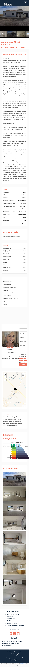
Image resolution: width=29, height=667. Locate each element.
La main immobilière (12, 611)
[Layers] (23, 375)
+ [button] (5, 374)
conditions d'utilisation (10, 665)
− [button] (5, 377)
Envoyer (23, 364)
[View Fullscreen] (5, 380)
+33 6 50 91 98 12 (11, 352)
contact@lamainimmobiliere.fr (15, 625)
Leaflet (24, 406)
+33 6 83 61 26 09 (12, 623)
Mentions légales (15, 654)
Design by (15, 660)
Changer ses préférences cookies (15, 658)
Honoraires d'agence (15, 656)
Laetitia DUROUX (10, 347)
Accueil (8, 4)
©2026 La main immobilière (14, 652)
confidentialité (23, 663)
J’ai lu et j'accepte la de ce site (23, 358)
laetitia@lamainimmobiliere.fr (10, 358)
